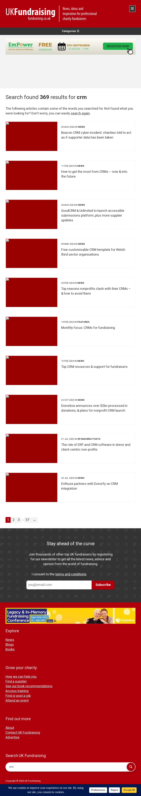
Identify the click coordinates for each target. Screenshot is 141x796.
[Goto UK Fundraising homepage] (70, 14)
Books (10, 649)
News (10, 639)
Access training (17, 691)
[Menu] (132, 9)
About (10, 727)
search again (80, 113)
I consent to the (59, 574)
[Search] (130, 767)
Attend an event (17, 700)
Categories (69, 31)
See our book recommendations (29, 686)
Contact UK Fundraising (23, 732)
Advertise (12, 737)
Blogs (10, 644)
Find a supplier (16, 681)
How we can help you (21, 676)
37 (27, 519)
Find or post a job (18, 695)
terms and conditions (70, 574)
